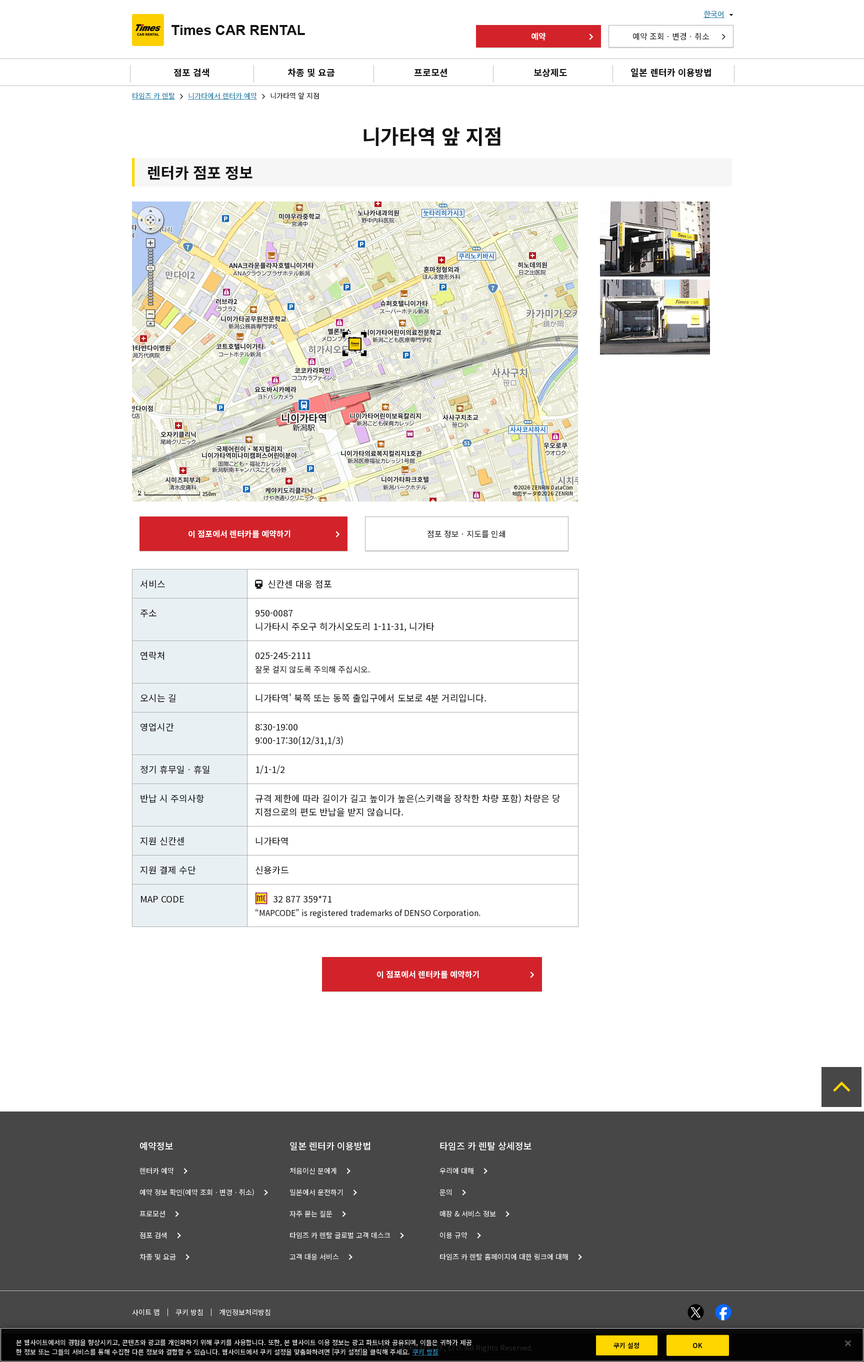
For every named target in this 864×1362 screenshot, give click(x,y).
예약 (538, 36)
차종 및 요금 (311, 72)
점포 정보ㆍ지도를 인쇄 (466, 534)
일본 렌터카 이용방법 (671, 72)
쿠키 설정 (627, 1345)
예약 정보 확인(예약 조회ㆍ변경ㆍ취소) (197, 1192)
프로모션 (431, 72)
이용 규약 (454, 1235)
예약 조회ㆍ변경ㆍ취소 (671, 36)
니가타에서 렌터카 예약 (222, 95)
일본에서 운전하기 (317, 1192)
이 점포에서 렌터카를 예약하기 (240, 534)
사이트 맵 (146, 1312)
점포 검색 (192, 72)
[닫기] (848, 1343)
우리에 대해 (457, 1171)
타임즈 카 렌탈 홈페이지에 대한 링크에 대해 (504, 1257)
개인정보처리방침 (245, 1312)
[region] (432, 1345)
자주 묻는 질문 (311, 1213)
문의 (446, 1192)
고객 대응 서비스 (314, 1257)
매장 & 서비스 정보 (468, 1213)
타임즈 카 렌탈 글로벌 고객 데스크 (340, 1235)
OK (697, 1345)
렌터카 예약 (157, 1171)
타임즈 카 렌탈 (153, 95)
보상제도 (551, 72)
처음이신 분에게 (313, 1171)
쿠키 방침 (190, 1312)
